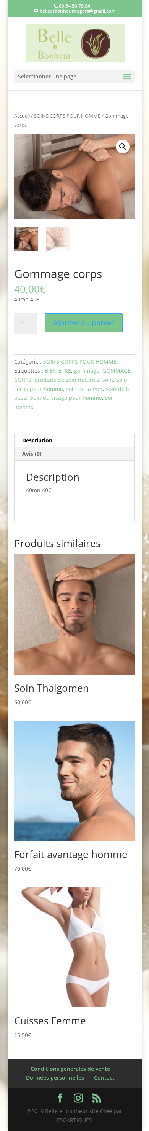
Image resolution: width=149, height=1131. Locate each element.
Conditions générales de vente (70, 1068)
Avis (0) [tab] (32, 453)
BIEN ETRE (58, 370)
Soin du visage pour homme (66, 397)
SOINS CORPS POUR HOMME (67, 115)
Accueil (22, 115)
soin (107, 379)
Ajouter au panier (83, 322)
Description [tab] (37, 440)
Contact (104, 1077)
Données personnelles (55, 1077)
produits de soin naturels (66, 379)
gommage (86, 370)
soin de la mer (84, 388)
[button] (123, 146)
